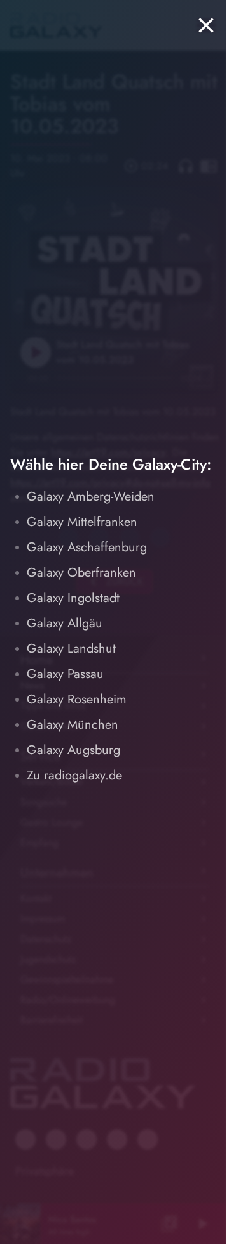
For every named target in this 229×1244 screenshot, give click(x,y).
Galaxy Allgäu (64, 623)
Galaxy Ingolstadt (73, 598)
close (206, 25)
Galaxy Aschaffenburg (87, 547)
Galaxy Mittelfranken (82, 522)
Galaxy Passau (65, 674)
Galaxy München (72, 724)
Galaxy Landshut (71, 648)
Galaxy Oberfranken (81, 572)
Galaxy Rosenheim (77, 699)
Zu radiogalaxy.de (74, 775)
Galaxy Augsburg (73, 750)
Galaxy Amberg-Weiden (91, 496)
